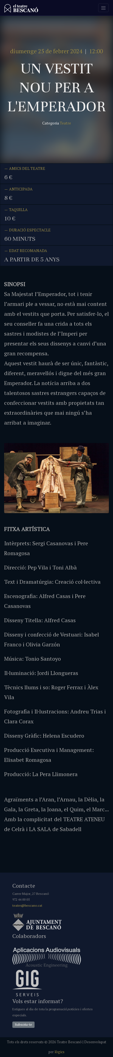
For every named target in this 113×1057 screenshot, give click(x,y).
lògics (59, 1052)
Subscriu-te (23, 1024)
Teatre (65, 123)
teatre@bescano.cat (27, 905)
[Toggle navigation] (103, 8)
